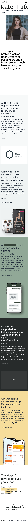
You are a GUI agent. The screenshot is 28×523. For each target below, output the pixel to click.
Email (11, 520)
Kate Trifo (4, 2)
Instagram (24, 520)
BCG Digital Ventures (7, 119)
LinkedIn (8, 491)
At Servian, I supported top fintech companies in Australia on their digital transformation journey (12, 335)
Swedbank (18, 412)
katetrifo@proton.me (9, 489)
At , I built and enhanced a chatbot (12, 248)
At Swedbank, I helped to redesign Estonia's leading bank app (11, 402)
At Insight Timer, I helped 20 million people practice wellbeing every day (12, 175)
